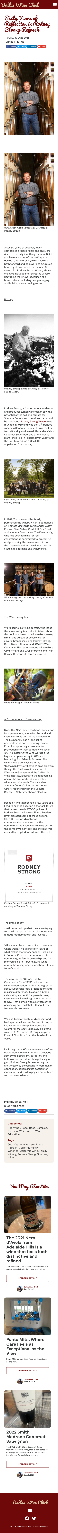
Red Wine (14, 1127)
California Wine (29, 1150)
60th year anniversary (21, 1144)
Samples (42, 1127)
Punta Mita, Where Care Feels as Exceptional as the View (25, 1346)
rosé (25, 1127)
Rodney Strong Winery (34, 421)
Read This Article (27, 1278)
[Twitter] (34, 1518)
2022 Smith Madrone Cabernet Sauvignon (26, 1436)
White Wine (26, 1131)
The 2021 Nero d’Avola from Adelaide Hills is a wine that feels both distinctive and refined (27, 1249)
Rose (32, 1127)
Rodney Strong (27, 1154)
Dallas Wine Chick (31, 1287)
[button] (54, 4)
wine (11, 1157)
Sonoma (13, 1131)
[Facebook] (27, 1518)
